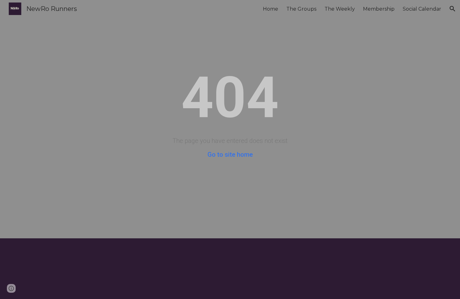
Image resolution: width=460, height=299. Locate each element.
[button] (452, 8)
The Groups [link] (301, 9)
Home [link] (270, 9)
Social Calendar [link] (422, 9)
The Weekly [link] (340, 9)
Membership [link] (379, 9)
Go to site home (230, 154)
